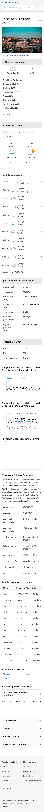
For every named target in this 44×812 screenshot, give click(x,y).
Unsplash (25, 56)
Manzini (6, 674)
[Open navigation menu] (40, 8)
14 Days (28, 132)
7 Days (7, 132)
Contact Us (27, 767)
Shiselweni (6, 771)
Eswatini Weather (10, 3)
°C (30, 73)
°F (33, 73)
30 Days (8, 137)
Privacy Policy (29, 771)
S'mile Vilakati (14, 56)
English (8, 788)
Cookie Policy (28, 776)
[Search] (34, 7)
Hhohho (6, 678)
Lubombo (29, 674)
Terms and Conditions (32, 781)
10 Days (18, 132)
